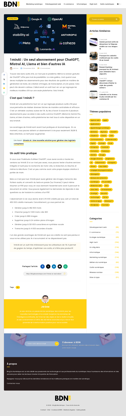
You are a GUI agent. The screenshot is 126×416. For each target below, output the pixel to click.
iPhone (93, 166)
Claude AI (94, 136)
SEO (106, 186)
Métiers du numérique (98, 262)
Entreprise (94, 147)
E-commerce (69, 4)
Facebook (104, 147)
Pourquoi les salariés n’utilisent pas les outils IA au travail (108, 58)
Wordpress (94, 205)
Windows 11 (108, 201)
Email (110, 143)
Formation (94, 151)
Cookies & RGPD (56, 410)
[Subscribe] (57, 344)
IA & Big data (12, 19)
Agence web (95, 120)
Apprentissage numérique (100, 128)
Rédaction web (96, 186)
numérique (95, 182)
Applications (95, 124)
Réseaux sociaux (96, 272)
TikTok (105, 197)
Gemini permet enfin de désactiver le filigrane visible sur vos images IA (108, 45)
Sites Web (94, 189)
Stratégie (94, 193)
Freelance (105, 151)
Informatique (82, 4)
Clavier (103, 136)
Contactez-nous (13, 383)
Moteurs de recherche (99, 178)
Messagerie (95, 174)
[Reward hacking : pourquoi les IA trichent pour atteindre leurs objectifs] (93, 67)
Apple (105, 120)
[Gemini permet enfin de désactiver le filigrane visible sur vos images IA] (93, 42)
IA (17, 287)
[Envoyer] (117, 19)
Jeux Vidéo (103, 166)
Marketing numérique (34, 4)
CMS (111, 136)
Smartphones (106, 189)
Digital (93, 143)
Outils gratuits (81, 410)
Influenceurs (100, 163)
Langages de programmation (101, 170)
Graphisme (110, 159)
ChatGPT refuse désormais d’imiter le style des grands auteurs (108, 84)
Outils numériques (107, 4)
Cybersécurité (111, 139)
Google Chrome (96, 159)
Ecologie (102, 143)
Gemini (93, 155)
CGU (48, 410)
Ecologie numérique (97, 237)
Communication (97, 139)
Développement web (53, 4)
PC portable (106, 182)
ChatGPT (113, 132)
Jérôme (45, 306)
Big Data (104, 132)
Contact (43, 410)
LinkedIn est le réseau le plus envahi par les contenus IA (108, 97)
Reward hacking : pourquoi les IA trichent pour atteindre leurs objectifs (108, 70)
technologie (95, 197)
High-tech (93, 4)
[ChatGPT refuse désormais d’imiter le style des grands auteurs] (93, 81)
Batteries (94, 132)
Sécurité (104, 193)
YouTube (105, 205)
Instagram (112, 163)
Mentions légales (69, 410)
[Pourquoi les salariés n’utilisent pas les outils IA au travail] (93, 56)
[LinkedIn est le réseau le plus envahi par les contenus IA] (93, 95)
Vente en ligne (96, 201)
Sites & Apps (95, 277)
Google (102, 155)
